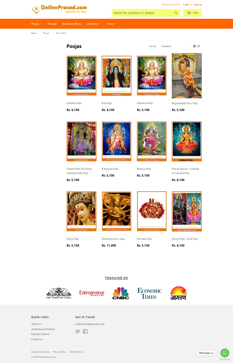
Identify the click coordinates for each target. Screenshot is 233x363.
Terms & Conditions (40, 351)
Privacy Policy (60, 351)
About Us (36, 324)
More (111, 24)
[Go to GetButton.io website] (224, 359)
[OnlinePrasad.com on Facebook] (85, 332)
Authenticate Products (43, 329)
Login (186, 4)
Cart (195, 13)
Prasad (52, 24)
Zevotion (93, 24)
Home (34, 32)
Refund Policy (76, 351)
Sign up (198, 4)
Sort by (152, 46)
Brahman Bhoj (71, 24)
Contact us (37, 339)
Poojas (46, 32)
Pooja (35, 24)
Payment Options (40, 334)
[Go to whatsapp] (225, 353)
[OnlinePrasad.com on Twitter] (77, 332)
